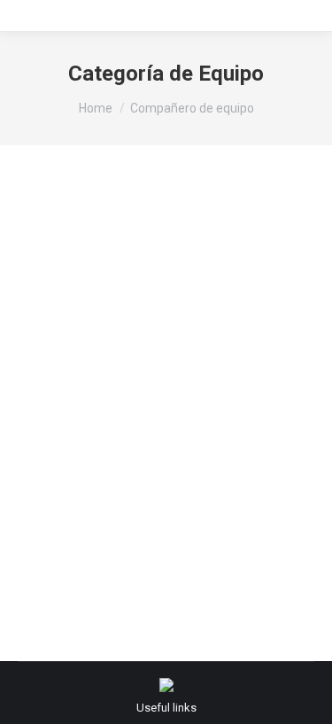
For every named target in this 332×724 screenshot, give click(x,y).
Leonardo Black (92, 231)
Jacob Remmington (104, 427)
